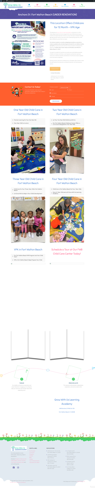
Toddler (21, 383)
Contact (31, 456)
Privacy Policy (13, 482)
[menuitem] (1, 1)
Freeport (17, 459)
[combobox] (65, 87)
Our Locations (65, 6)
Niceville (23, 460)
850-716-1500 (70, 464)
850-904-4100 (51, 468)
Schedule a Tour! (55, 68)
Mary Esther (13, 462)
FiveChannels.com (81, 481)
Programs (55, 6)
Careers (74, 6)
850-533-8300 (70, 454)
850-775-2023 (51, 463)
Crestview (22, 459)
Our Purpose (37, 6)
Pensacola (19, 462)
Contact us (82, 6)
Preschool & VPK (73, 383)
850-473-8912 (51, 457)
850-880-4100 (70, 470)
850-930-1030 (70, 459)
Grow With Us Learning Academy (64, 32)
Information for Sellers (34, 462)
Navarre (19, 460)
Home (29, 6)
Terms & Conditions (21, 482)
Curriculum (47, 6)
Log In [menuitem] (4, 1)
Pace (23, 462)
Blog (30, 457)
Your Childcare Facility (34, 460)
